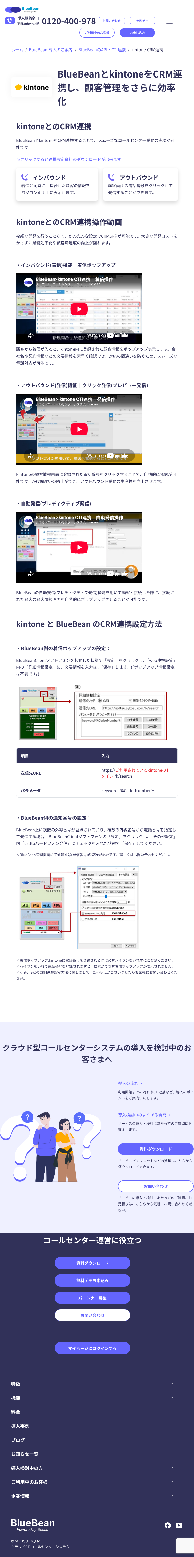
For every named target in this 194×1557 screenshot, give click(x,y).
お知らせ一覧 (24, 1453)
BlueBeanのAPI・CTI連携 (102, 49)
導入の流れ (128, 1083)
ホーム (17, 49)
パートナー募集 (92, 1298)
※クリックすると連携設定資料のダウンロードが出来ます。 (70, 159)
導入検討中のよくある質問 (142, 1115)
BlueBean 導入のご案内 (51, 49)
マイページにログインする (92, 1348)
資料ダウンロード (156, 1149)
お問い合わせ (112, 20)
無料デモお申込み (92, 1280)
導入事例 (20, 1425)
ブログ (18, 1440)
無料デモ (142, 20)
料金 (15, 1411)
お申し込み (137, 32)
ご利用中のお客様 (97, 32)
